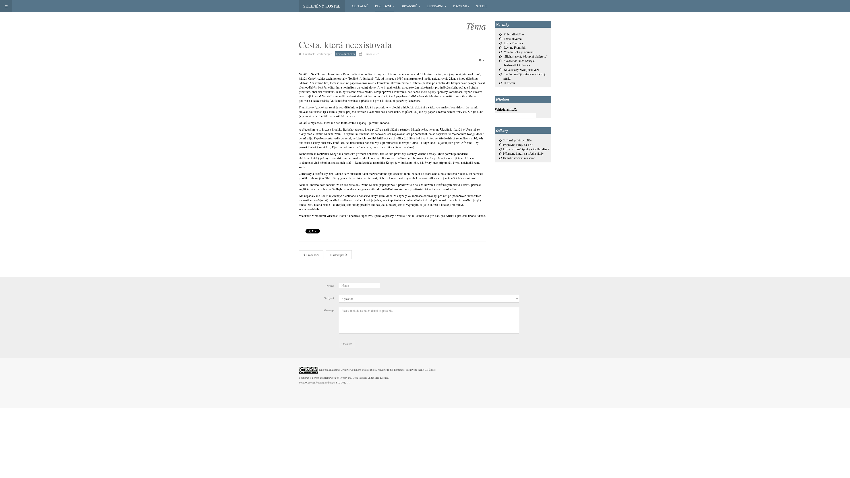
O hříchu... (511, 83)
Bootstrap (304, 377)
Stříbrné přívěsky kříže (517, 140)
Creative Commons (351, 369)
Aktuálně (360, 6)
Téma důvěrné (513, 39)
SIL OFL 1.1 (343, 382)
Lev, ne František (514, 47)
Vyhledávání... (504, 109)
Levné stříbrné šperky (516, 149)
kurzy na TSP (524, 145)
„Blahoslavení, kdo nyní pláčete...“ (525, 56)
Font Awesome (307, 382)
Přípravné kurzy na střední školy (523, 153)
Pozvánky (461, 6)
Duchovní (383, 6)
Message (328, 310)
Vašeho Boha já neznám (518, 52)
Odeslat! (347, 344)
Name (330, 285)
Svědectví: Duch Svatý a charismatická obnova (519, 63)
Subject (329, 298)
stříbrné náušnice (524, 158)
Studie (481, 6)
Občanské (409, 6)
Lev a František (513, 43)
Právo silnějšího (514, 34)
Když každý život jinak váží (521, 69)
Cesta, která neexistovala (345, 44)
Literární (435, 6)
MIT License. (382, 377)
